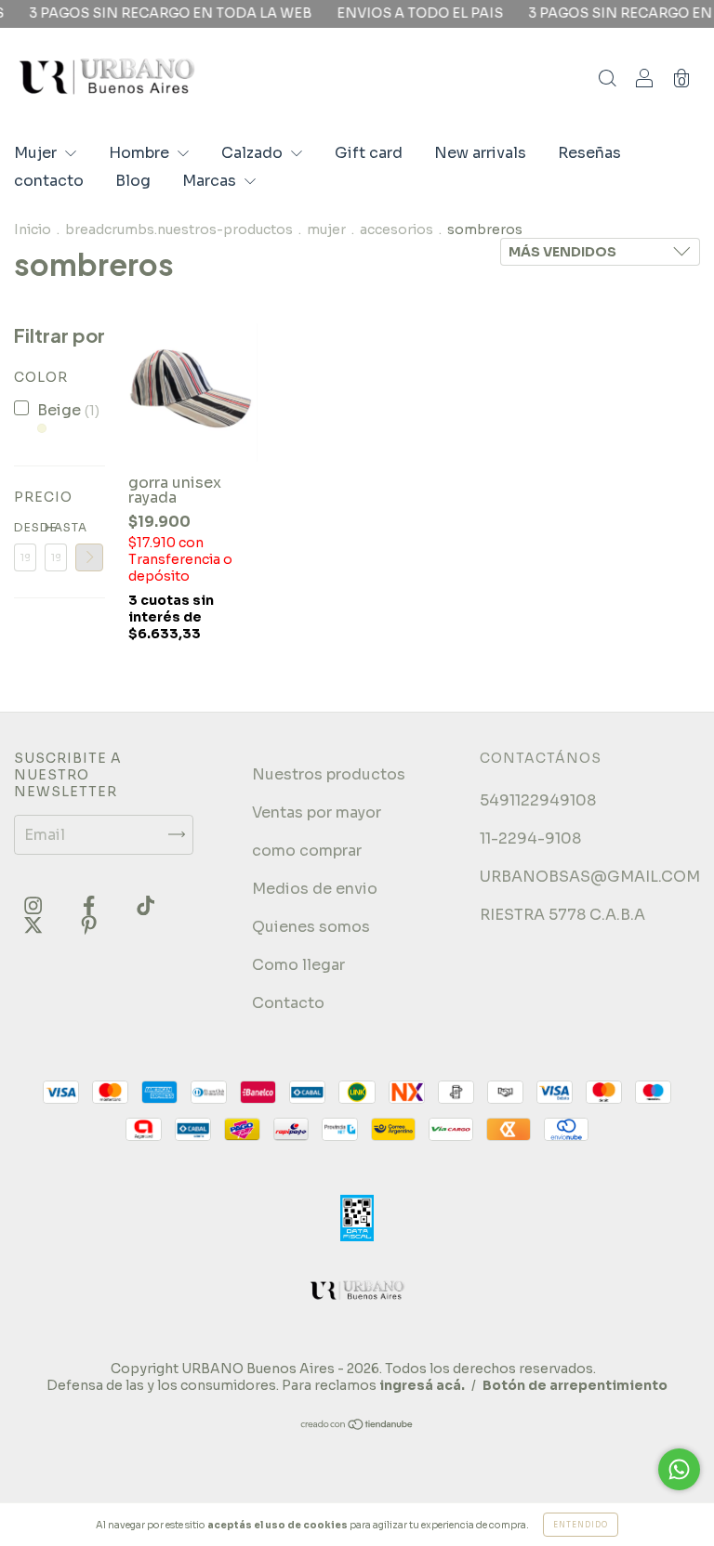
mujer (326, 229)
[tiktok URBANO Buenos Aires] (145, 905)
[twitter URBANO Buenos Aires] (35, 926)
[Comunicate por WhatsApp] (679, 1469)
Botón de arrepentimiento (575, 1385)
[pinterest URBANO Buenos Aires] (89, 926)
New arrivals (480, 153)
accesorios (396, 229)
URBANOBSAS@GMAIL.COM (590, 876)
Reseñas (589, 153)
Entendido (580, 1524)
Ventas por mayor (316, 812)
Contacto (288, 1003)
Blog (133, 180)
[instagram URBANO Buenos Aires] (35, 905)
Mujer (37, 153)
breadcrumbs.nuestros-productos (179, 229)
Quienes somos (311, 927)
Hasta (56, 527)
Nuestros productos (328, 774)
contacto (49, 180)
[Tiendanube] (357, 1425)
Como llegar (298, 965)
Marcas (211, 180)
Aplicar (89, 557)
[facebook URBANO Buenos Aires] (91, 905)
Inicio (32, 229)
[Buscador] (607, 79)
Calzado (253, 153)
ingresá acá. (422, 1385)
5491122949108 (538, 800)
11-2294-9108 (530, 838)
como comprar (307, 850)
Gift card (369, 153)
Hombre (141, 153)
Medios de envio (314, 888)
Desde (25, 527)
